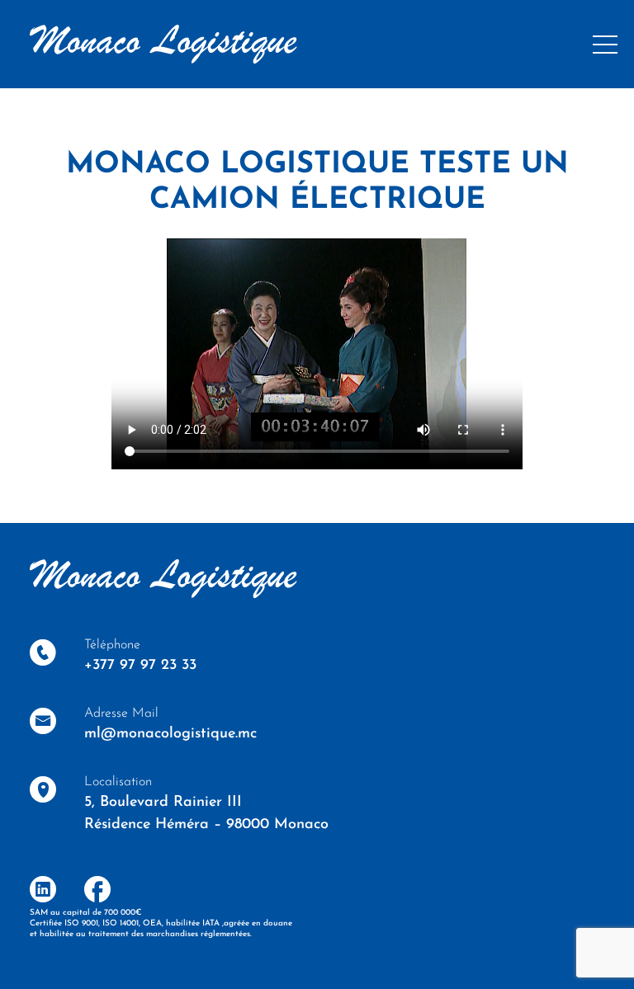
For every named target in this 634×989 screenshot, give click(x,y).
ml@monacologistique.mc (170, 734)
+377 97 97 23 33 (140, 665)
